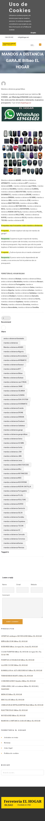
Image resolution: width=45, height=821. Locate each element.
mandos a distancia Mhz (12, 469)
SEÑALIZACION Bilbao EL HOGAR (14, 641)
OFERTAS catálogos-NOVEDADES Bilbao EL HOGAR (21, 636)
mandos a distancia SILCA (13, 513)
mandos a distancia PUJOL (13, 495)
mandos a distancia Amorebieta (15, 356)
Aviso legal (8, 748)
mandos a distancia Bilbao (13, 373)
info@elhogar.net (23, 37)
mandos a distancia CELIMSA (14, 391)
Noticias (7, 743)
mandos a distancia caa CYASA (15, 382)
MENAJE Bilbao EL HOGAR (11, 694)
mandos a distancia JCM (12, 452)
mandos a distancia (11, 343)
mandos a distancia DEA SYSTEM (16, 399)
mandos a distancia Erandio (14, 408)
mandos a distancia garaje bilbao (15, 434)
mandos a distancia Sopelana (14, 521)
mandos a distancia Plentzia (14, 547)
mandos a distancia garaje (13, 430)
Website (34, 584)
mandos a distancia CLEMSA (14, 395)
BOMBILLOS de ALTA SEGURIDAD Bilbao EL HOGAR (21, 670)
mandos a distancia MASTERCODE (16, 465)
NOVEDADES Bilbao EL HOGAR (13, 715)
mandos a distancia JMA (13, 456)
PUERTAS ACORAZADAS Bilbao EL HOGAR (17, 660)
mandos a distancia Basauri (14, 365)
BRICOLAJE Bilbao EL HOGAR (12, 700)
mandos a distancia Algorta (14, 352)
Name (4, 584)
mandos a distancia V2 (12, 530)
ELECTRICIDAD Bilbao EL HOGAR (14, 710)
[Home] (9, 45)
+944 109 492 (9, 37)
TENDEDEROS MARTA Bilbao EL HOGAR (17, 676)
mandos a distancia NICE (12, 478)
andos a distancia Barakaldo (14, 338)
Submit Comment (12, 621)
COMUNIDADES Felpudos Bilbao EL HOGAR (18, 681)
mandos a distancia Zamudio (14, 534)
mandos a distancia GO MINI (14, 443)
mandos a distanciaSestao (13, 543)
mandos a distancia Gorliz (13, 447)
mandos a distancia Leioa (13, 460)
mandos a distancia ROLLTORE (15, 500)
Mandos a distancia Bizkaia (13, 378)
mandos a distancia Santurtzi (14, 508)
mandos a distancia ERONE (13, 412)
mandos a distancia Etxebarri (14, 421)
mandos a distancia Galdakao (14, 426)
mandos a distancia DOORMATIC (15, 404)
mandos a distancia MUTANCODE (16, 473)
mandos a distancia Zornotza (14, 539)
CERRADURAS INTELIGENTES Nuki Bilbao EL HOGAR (22, 705)
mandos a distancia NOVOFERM (15, 482)
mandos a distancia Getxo (13, 439)
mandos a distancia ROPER (13, 504)
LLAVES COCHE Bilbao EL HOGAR (14, 665)
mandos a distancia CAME (13, 386)
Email (18, 584)
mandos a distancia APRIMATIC (15, 360)
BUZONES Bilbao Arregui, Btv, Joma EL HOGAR (19, 647)
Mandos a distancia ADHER (13, 347)
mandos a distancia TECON (13, 526)
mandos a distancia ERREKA (14, 417)
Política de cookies (11, 753)
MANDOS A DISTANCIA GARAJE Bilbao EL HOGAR (20, 721)
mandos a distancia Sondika (14, 517)
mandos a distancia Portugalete (15, 491)
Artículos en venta (11, 737)
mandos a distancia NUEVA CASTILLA (17, 487)
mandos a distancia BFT (12, 369)
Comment (6, 595)
